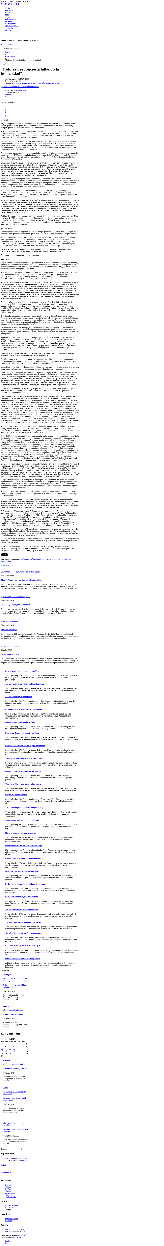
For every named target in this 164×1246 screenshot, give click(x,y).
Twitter (11, 44)
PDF (7, 1160)
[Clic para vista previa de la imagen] (20, 87)
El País (8, 1189)
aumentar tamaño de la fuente (49, 83)
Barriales (9, 10)
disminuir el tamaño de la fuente (24, 83)
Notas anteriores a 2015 (14, 1230)
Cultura (8, 17)
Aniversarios (10, 19)
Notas (24, 1160)
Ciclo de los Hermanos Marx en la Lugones (14, 986)
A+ (2, 64)
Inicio (7, 8)
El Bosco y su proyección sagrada (15, 605)
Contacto (9, 28)
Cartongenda (10, 24)
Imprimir (8, 94)
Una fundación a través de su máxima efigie (23, 846)
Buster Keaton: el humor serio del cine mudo (24, 859)
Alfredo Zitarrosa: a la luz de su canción (22, 820)
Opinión (8, 21)
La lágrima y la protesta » (61, 559)
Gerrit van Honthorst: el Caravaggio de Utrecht (25, 746)
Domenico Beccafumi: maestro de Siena (22, 733)
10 (2, 1049)
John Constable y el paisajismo (18, 697)
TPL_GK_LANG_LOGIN (10, 4)
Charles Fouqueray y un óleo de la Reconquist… (21, 580)
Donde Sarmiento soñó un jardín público (22, 959)
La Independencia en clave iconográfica (22, 671)
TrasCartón (23, 1235)
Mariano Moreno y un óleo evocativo (20, 833)
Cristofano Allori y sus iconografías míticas (23, 784)
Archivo (8, 30)
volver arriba (6, 561)
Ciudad (8, 12)
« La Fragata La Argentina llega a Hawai (35, 559)
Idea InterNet (16, 1237)
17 (2, 1051)
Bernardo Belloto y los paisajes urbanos (22, 871)
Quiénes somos (12, 26)
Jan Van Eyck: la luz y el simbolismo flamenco (24, 684)
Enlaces (8, 1221)
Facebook (5, 44)
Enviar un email (11, 1206)
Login (7, 1241)
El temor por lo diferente (13, 1014)
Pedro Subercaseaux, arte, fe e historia (21, 897)
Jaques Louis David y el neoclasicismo (21, 910)
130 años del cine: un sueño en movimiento (23, 933)
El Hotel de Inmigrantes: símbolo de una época (25, 884)
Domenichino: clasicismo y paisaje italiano (23, 771)
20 (14, 1051)
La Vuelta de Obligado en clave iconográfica (23, 946)
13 (14, 1049)
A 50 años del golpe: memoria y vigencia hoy (24, 808)
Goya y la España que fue (16, 795)
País (7, 15)
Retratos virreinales (9, 630)
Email (7, 96)
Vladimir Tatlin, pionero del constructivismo (23, 922)
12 (10, 1049)
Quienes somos (11, 1219)
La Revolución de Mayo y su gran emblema (23, 709)
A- (6, 64)
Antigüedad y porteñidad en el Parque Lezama (25, 758)
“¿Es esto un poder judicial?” (15, 1069)
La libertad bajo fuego (10, 654)
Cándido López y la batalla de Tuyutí (20, 722)
